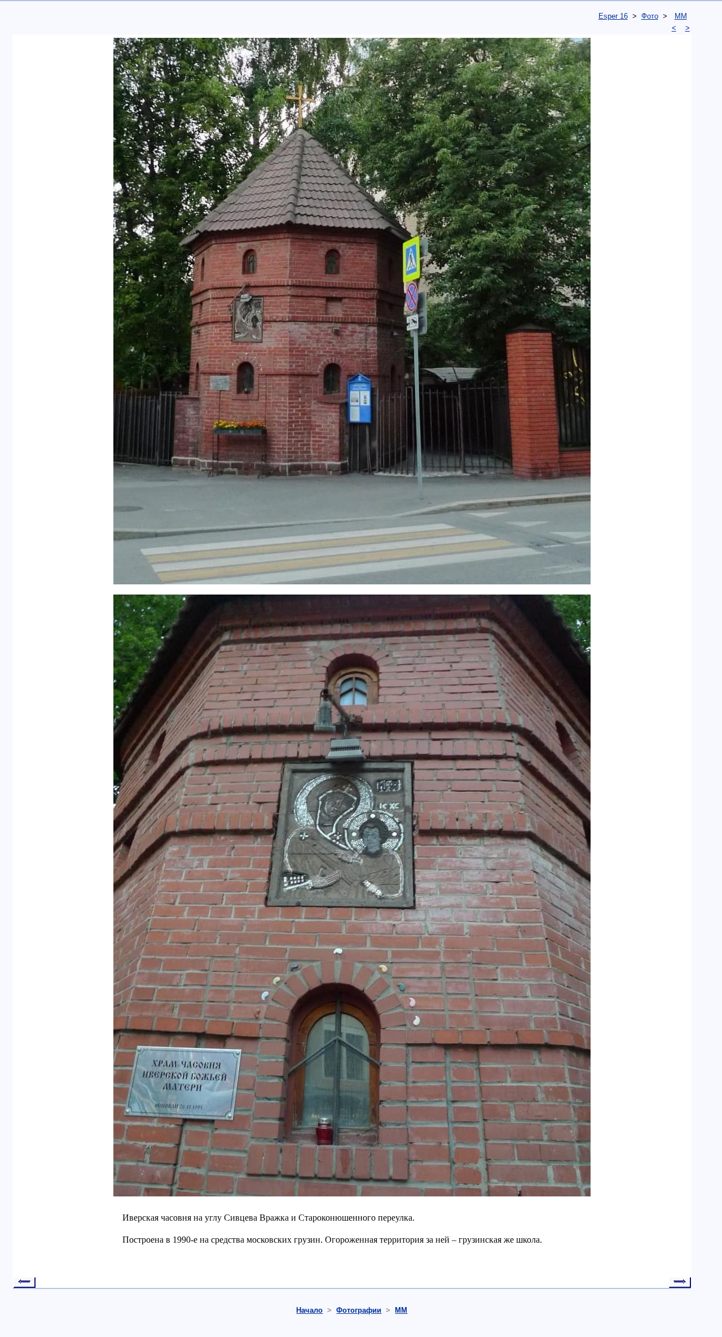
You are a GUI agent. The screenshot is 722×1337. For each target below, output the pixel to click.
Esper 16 (613, 16)
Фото (649, 16)
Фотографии (358, 1310)
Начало (309, 1310)
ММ (681, 16)
